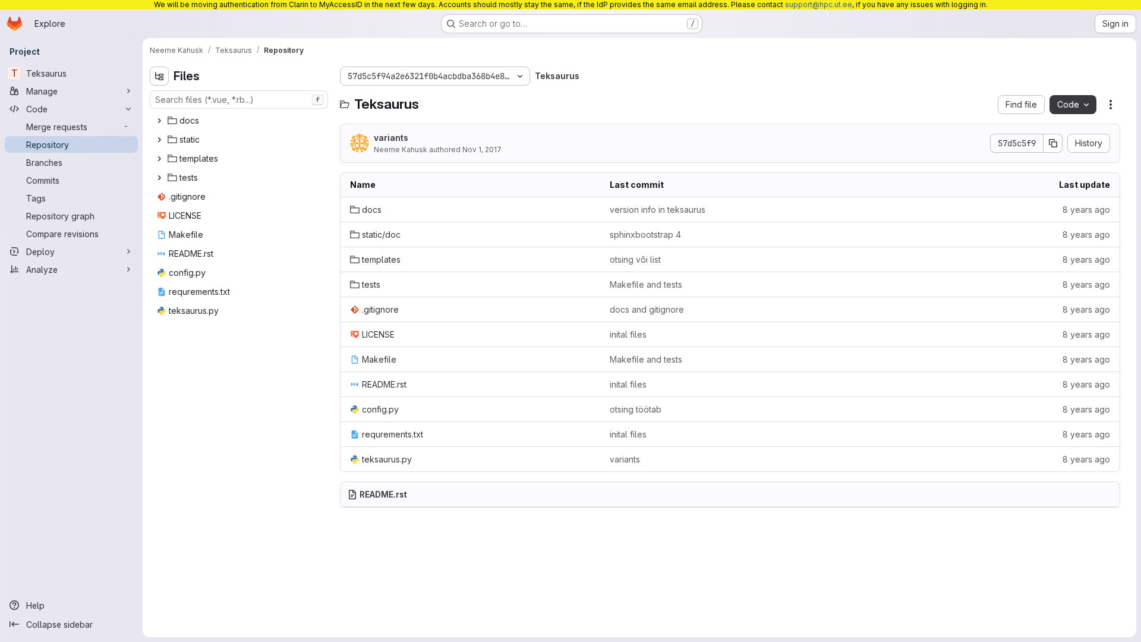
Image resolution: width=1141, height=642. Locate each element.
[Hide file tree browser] (159, 76)
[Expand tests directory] (159, 178)
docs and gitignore (647, 309)
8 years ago (1086, 209)
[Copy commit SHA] (1053, 143)
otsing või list (635, 259)
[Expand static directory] (159, 140)
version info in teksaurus (657, 209)
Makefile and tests (646, 284)
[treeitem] (240, 120)
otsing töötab (635, 409)
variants (391, 138)
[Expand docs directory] (159, 121)
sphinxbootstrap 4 (645, 234)
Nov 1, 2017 (482, 149)
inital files (628, 334)
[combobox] (239, 99)
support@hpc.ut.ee (818, 4)
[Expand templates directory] (159, 159)
